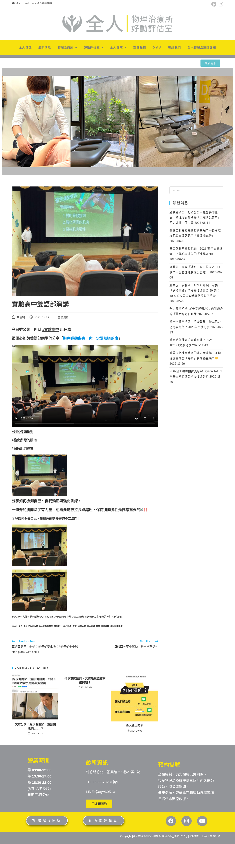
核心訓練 (67, 626)
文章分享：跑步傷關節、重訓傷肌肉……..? (35, 726)
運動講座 (105, 626)
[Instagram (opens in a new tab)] (220, 4)
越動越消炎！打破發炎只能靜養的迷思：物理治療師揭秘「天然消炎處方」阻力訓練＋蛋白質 (195, 218)
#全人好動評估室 (47, 616)
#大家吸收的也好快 (103, 616)
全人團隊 (116, 47)
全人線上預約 (134, 725)
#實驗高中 (50, 330)
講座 (98, 626)
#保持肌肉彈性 (22, 448)
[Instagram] (186, 821)
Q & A (157, 47)
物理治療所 (65, 47)
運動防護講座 (116, 626)
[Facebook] (171, 821)
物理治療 (82, 626)
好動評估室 (92, 47)
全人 (21, 626)
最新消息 (16, 3)
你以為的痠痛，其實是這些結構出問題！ (85, 680)
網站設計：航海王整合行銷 (204, 836)
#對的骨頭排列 (22, 432)
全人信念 (25, 47)
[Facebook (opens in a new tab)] (214, 4)
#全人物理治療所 (28, 616)
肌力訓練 (91, 626)
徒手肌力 (58, 626)
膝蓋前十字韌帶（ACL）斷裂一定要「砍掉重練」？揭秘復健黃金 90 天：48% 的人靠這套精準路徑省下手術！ (194, 290)
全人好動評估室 (31, 626)
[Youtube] (202, 821)
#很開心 (118, 616)
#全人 (15, 616)
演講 (75, 626)
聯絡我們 (174, 47)
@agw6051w (105, 792)
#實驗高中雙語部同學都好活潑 (74, 616)
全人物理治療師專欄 (201, 47)
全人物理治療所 (46, 626)
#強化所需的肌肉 (24, 440)
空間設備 (139, 47)
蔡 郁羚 (21, 317)
